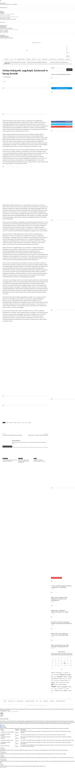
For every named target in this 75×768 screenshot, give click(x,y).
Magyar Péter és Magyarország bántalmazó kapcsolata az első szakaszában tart (23, 461)
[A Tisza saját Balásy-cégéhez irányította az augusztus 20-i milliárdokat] (10, 454)
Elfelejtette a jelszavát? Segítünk (7, 14)
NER (52, 684)
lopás (66, 680)
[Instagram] (67, 49)
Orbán (26, 422)
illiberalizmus (65, 678)
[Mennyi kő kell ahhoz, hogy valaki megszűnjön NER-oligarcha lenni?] (61, 642)
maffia (69, 680)
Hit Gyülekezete (54, 678)
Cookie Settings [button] (3, 711)
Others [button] (1, 763)
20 (61, 663)
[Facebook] (67, 47)
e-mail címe (2, 22)
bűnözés (66, 672)
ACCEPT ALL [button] (16, 711)
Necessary (3, 726)
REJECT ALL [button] (10, 711)
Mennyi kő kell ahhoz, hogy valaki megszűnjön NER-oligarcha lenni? (60, 645)
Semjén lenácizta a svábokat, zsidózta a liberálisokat (38, 435)
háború (60, 678)
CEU (69, 672)
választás (29, 422)
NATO (68, 682)
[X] (67, 51)
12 (58, 661)
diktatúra (10, 422)
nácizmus (56, 684)
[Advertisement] (25, 331)
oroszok (59, 686)
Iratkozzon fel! (69, 126)
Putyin (69, 686)
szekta (67, 688)
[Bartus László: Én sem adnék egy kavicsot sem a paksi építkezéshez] (61, 630)
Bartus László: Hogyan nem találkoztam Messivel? (37, 62)
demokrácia (56, 674)
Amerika (53, 672)
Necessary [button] (2, 724)
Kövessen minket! (68, 121)
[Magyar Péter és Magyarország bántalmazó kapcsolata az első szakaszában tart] (25, 454)
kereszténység (56, 680)
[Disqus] (25, 477)
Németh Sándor (63, 684)
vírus (51, 692)
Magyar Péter (63, 682)
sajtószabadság (60, 688)
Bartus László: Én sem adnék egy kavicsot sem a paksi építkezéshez (15, 63)
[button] (27, 50)
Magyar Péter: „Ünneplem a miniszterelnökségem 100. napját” (60, 611)
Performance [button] (2, 751)
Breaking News (5, 458)
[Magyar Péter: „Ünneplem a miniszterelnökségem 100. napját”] (41, 454)
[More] (22, 84)
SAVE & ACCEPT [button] (3, 767)
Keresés (52, 67)
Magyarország (7, 67)
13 (61, 661)
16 (70, 661)
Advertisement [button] (3, 758)
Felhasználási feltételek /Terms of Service (9, 16)
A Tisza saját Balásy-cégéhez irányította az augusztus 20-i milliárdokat (61, 586)
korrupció (62, 680)
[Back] (0, 1)
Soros (64, 688)
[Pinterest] (9, 84)
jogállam (69, 678)
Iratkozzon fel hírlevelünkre (62, 88)
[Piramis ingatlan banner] (25, 398)
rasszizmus (55, 688)
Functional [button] (2, 747)
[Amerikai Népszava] (7, 442)
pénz (52, 688)
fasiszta (54, 676)
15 (67, 661)
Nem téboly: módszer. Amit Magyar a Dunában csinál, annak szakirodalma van (61, 622)
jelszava (2, 11)
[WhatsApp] (12, 84)
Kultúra (7, 65)
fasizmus (18, 422)
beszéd (7, 422)
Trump (56, 690)
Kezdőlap (4, 65)
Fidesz (23, 422)
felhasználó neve (3, 7)
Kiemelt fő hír (20, 458)
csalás (52, 674)
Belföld (35, 458)
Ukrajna (60, 690)
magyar (53, 682)
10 (52, 661)
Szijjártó (52, 690)
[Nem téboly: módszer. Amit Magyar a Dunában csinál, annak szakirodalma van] (61, 618)
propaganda (64, 686)
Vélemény (69, 690)
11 (55, 661)
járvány (52, 680)
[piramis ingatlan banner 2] (25, 184)
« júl (61, 669)
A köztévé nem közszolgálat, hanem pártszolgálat (12, 435)
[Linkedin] (14, 84)
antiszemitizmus (58, 672)
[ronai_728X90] (25, 116)
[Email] (17, 84)
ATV (63, 672)
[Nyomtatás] (20, 84)
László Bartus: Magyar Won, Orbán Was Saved (59, 62)
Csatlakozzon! (69, 124)
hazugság (70, 676)
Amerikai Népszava (16, 440)
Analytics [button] (2, 755)
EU (52, 676)
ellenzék (15, 422)
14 (64, 661)
